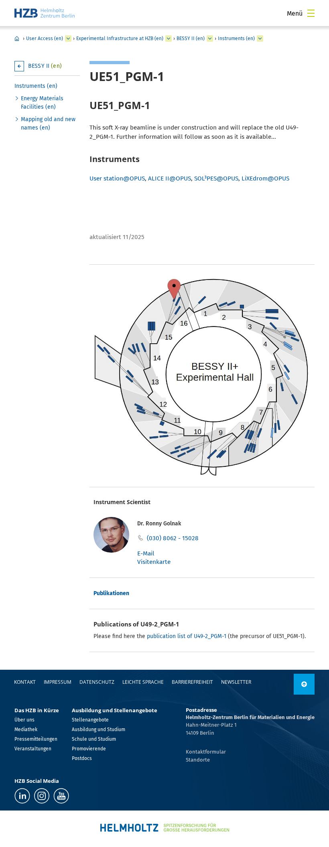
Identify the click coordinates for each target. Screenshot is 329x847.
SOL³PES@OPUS (216, 178)
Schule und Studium (94, 739)
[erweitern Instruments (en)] (260, 38)
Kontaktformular (206, 752)
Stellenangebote (90, 720)
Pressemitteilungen (35, 739)
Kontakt (25, 682)
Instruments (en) (236, 38)
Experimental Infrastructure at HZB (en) (119, 38)
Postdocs (82, 758)
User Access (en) (44, 38)
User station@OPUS (117, 178)
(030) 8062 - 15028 (173, 538)
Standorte (198, 760)
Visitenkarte (154, 561)
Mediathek (25, 729)
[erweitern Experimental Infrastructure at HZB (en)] (168, 38)
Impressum (57, 682)
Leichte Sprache (143, 682)
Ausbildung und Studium (98, 729)
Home (16, 38)
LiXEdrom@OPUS (265, 178)
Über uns (24, 720)
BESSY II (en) (191, 38)
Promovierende (89, 749)
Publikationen (111, 593)
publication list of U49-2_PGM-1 (186, 636)
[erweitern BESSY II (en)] (210, 38)
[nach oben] (304, 684)
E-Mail (145, 553)
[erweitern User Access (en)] (68, 38)
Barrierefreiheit (192, 682)
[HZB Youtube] (61, 796)
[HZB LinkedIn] (22, 796)
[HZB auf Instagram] (41, 796)
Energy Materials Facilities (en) (42, 102)
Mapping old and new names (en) (48, 123)
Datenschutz (96, 682)
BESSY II (45, 66)
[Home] (44, 13)
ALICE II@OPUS (169, 178)
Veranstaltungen (32, 749)
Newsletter (236, 682)
